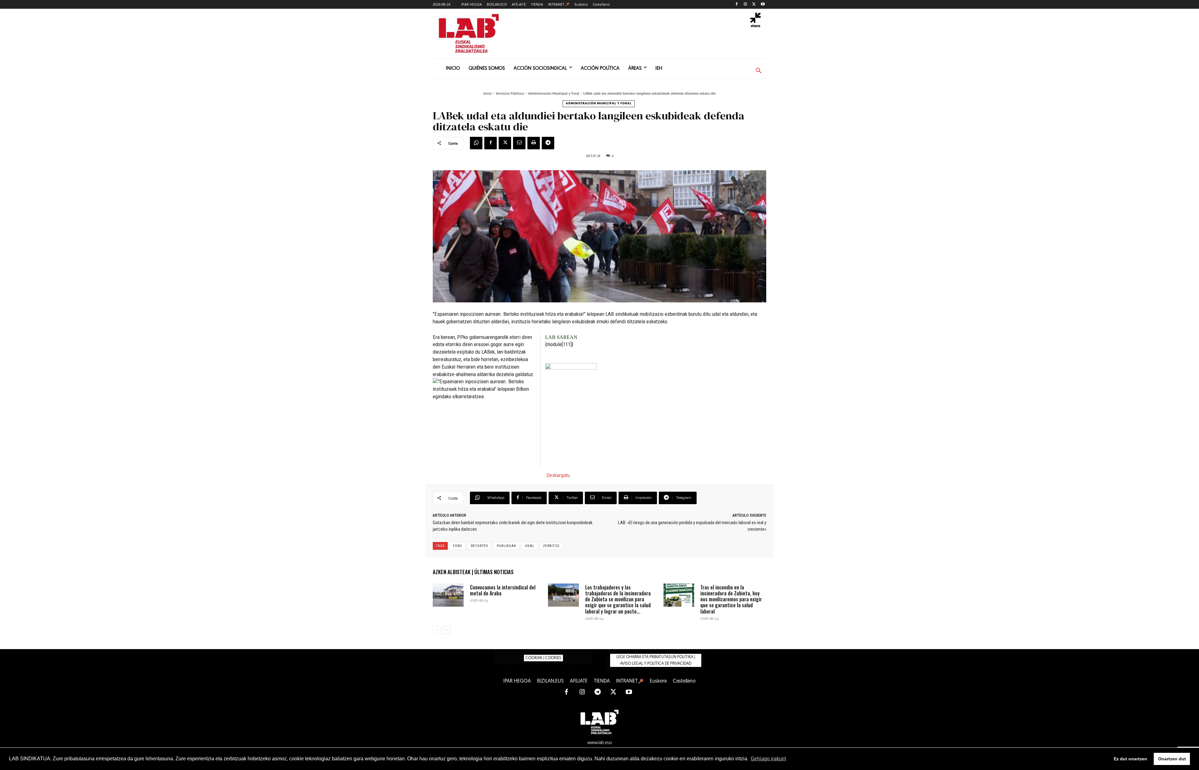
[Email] (519, 143)
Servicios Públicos (510, 94)
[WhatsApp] (476, 143)
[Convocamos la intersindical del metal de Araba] (448, 595)
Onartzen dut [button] (1172, 758)
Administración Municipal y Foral (553, 94)
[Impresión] (533, 143)
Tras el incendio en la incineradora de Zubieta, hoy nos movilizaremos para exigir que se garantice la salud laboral (731, 599)
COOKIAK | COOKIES (543, 658)
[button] (758, 70)
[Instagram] (745, 4)
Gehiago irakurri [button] (768, 758)
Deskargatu (558, 475)
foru (457, 546)
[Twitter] (753, 4)
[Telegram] (548, 143)
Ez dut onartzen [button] (1130, 758)
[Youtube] (762, 4)
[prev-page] (437, 630)
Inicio (487, 94)
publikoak (506, 546)
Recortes (479, 546)
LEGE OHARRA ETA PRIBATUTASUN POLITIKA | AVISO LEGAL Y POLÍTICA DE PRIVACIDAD (655, 660)
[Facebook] (736, 4)
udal (529, 546)
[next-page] (447, 630)
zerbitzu (551, 546)
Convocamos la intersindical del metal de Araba (502, 590)
